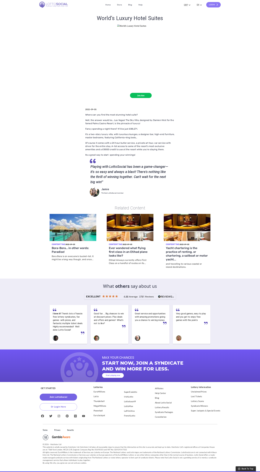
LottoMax (128, 406)
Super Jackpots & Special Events (205, 410)
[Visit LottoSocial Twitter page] (51, 416)
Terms (45, 430)
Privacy (57, 430)
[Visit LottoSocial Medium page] (75, 416)
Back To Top (247, 469)
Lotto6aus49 (130, 401)
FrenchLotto (129, 415)
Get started (48, 388)
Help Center (160, 393)
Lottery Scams (197, 401)
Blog (157, 398)
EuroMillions (99, 391)
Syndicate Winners (199, 406)
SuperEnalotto (130, 392)
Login (212, 5)
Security (70, 430)
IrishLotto (128, 396)
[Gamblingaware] (61, 437)
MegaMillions (100, 406)
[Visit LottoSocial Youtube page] (83, 416)
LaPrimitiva (129, 411)
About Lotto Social (163, 402)
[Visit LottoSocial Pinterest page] (67, 416)
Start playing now (113, 375)
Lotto (96, 396)
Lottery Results (162, 407)
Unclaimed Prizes (199, 391)
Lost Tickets (196, 396)
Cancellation (160, 417)
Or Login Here (58, 406)
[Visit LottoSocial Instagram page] (59, 416)
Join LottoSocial (58, 397)
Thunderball (99, 401)
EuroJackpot (99, 415)
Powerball (98, 410)
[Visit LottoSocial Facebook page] (42, 416)
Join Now (140, 95)
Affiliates (159, 388)
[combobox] (187, 5)
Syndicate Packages (164, 412)
